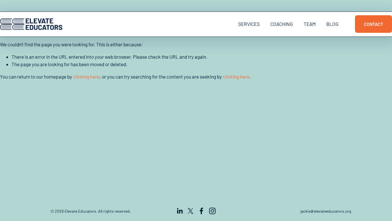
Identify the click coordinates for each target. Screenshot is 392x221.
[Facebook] (201, 210)
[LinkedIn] (179, 210)
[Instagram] (212, 210)
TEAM (310, 24)
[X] (190, 210)
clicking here (86, 76)
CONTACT (373, 24)
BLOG (332, 24)
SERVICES (249, 24)
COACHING (281, 24)
